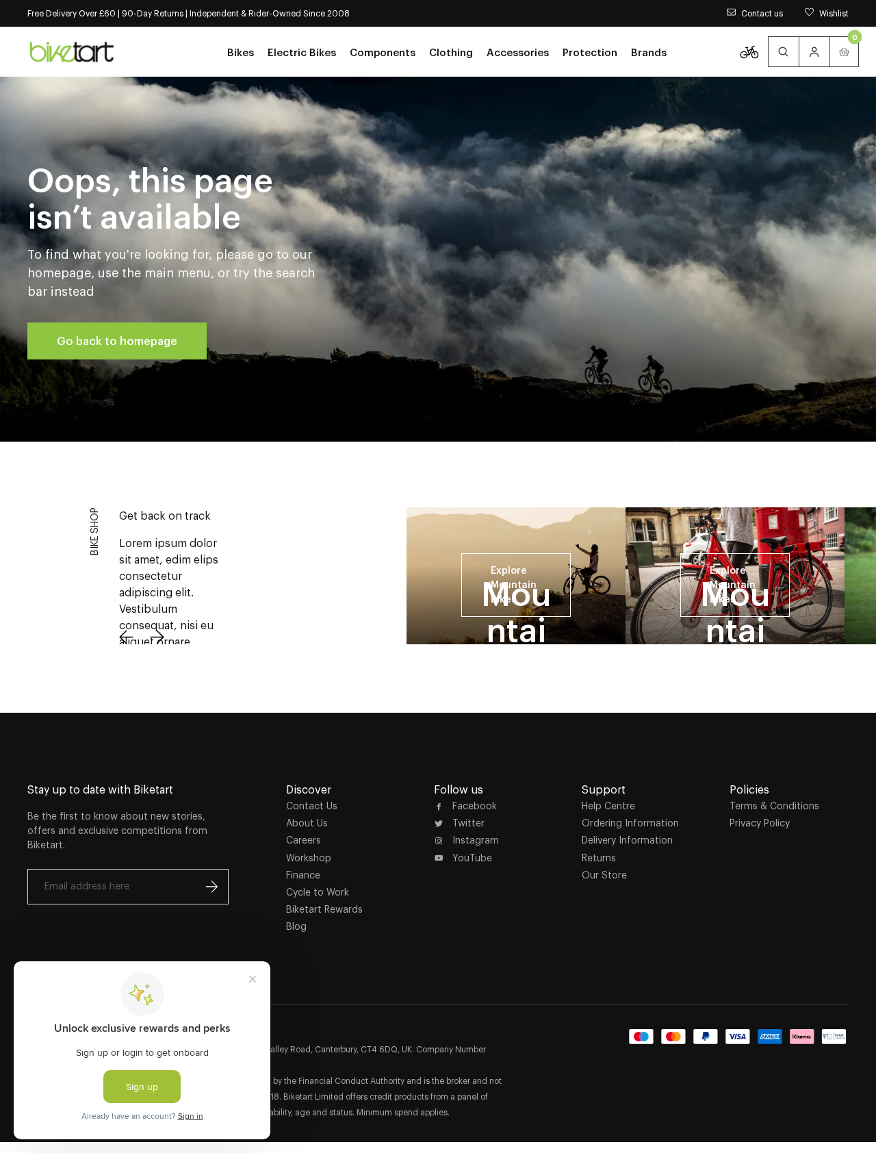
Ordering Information (630, 823)
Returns (599, 857)
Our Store (604, 875)
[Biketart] (71, 51)
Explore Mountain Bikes (514, 585)
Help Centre (608, 805)
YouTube (472, 857)
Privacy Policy (760, 823)
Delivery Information (627, 840)
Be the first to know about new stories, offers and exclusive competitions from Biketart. (117, 830)
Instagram (475, 840)
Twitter (468, 823)
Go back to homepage (117, 341)
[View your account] (814, 51)
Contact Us (311, 805)
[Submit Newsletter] (211, 886)
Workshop (308, 857)
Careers (303, 840)
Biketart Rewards (324, 909)
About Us (307, 823)
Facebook (474, 805)
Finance (303, 875)
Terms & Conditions (774, 805)
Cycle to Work (317, 892)
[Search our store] (783, 51)
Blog (296, 926)
